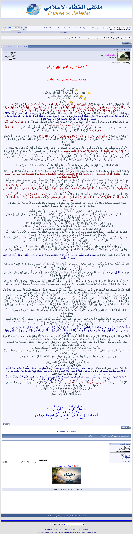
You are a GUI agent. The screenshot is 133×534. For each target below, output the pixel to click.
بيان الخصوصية (58, 516)
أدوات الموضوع (22, 46)
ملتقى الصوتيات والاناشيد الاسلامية (80, 27)
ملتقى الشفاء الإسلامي (122, 27)
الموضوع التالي (62, 431)
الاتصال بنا (83, 516)
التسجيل (111, 32)
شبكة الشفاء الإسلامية (74, 516)
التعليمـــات (63, 32)
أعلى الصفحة (50, 516)
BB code (126, 454)
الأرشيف (65, 516)
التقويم (19, 32)
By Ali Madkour (83, 529)
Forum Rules (126, 461)
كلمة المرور (24, 29)
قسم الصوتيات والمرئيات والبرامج (103, 27)
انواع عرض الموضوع (9, 46)
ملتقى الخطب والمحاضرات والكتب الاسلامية (55, 27)
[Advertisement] (66, 502)
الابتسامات (127, 455)
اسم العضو (24, 27)
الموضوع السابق (71, 431)
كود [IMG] (127, 457)
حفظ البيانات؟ (5, 27)
